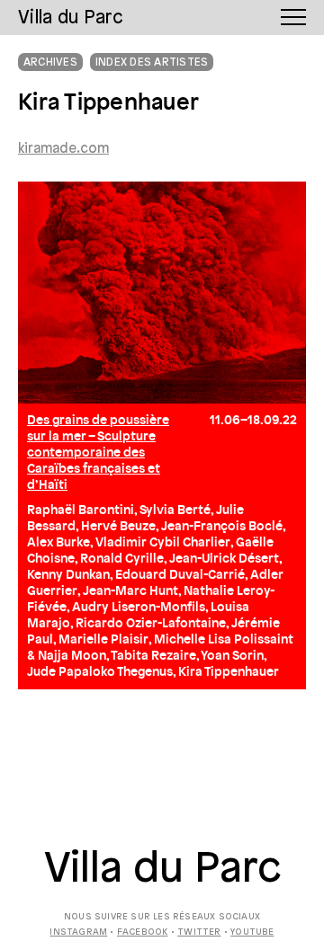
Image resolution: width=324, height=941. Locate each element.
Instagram (78, 932)
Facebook (142, 932)
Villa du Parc (162, 870)
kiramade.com (63, 149)
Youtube (252, 932)
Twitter (198, 932)
